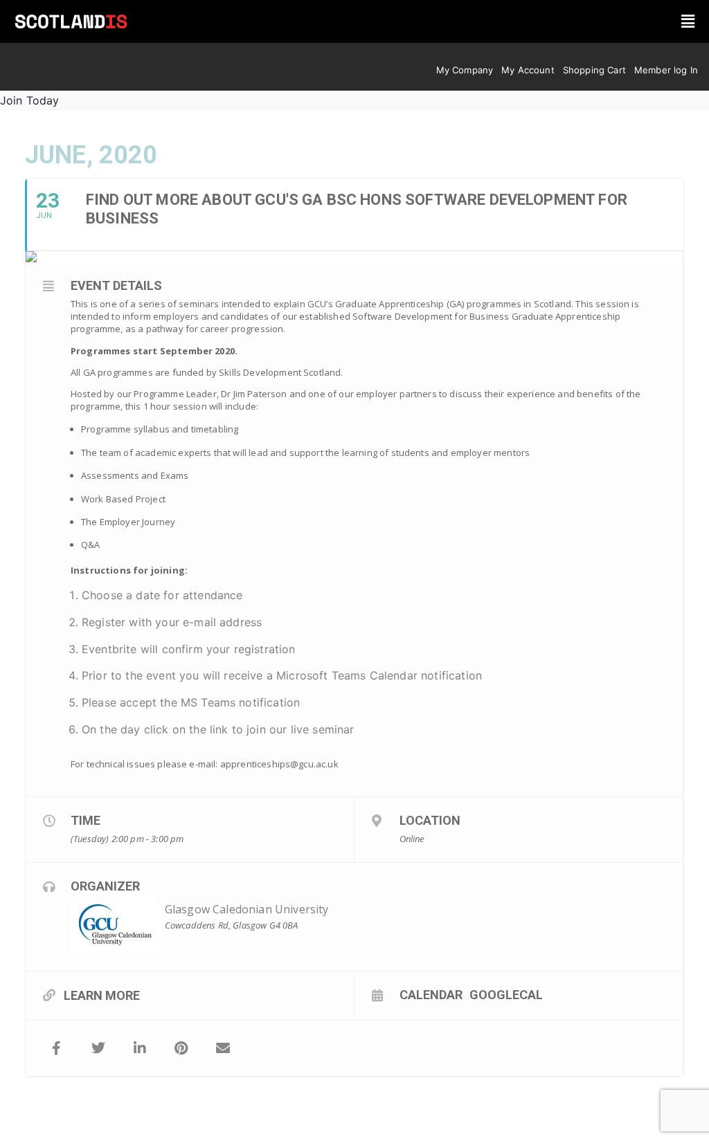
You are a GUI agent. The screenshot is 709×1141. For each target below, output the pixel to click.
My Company (465, 69)
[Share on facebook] (56, 1048)
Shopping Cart (594, 69)
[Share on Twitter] (98, 1048)
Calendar (431, 994)
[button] (688, 21)
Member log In (666, 69)
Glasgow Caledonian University (247, 909)
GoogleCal (506, 994)
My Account (528, 69)
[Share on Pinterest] (181, 1048)
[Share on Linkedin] (140, 1048)
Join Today (30, 100)
